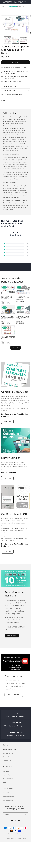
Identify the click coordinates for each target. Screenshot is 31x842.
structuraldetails (15, 833)
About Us (6, 771)
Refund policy (22, 836)
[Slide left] (2, 40)
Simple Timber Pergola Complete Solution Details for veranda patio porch (7, 317)
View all (15, 348)
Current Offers (7, 793)
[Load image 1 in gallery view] (7, 40)
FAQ (4, 782)
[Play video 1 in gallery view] (23, 40)
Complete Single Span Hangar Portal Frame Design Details (6, 297)
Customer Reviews (8, 778)
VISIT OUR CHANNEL (14, 695)
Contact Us (6, 775)
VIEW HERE (7, 422)
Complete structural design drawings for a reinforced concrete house (23, 317)
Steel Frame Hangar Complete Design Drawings (23, 296)
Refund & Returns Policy (10, 749)
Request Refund (8, 753)
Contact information (11, 838)
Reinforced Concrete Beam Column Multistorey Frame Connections (8, 337)
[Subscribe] (26, 814)
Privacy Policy (7, 757)
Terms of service (22, 838)
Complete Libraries (8, 796)
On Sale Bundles (8, 800)
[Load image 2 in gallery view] (15, 40)
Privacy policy (14, 836)
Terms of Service (8, 760)
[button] (3, 6)
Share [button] (4, 100)
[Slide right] (29, 40)
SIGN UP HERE (12, 635)
